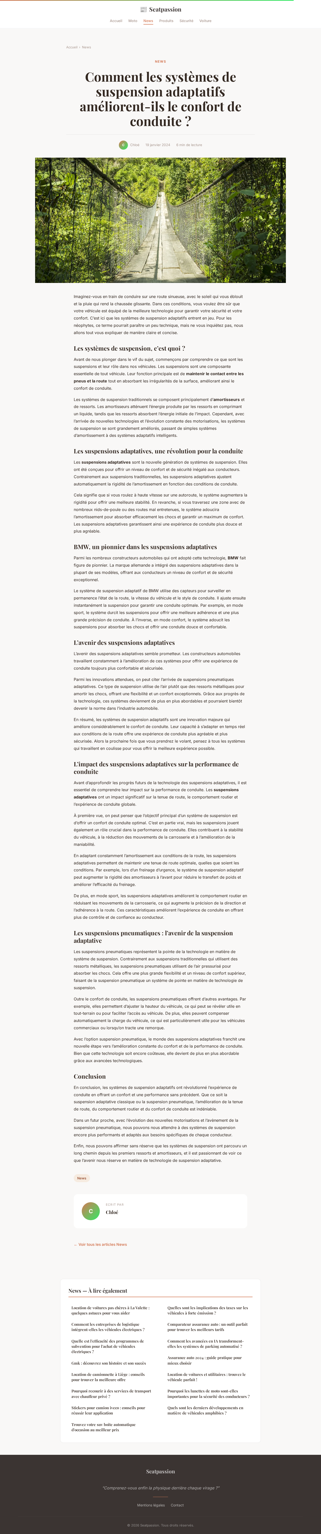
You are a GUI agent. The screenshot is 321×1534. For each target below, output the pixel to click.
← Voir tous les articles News (100, 1244)
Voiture (205, 21)
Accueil (116, 21)
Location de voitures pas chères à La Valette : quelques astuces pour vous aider (110, 1310)
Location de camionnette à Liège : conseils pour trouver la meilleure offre (108, 1377)
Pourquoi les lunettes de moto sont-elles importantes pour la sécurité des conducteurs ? (209, 1393)
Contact (177, 1505)
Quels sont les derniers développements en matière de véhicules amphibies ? (205, 1410)
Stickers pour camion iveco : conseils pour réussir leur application (108, 1410)
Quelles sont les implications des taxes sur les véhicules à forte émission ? (208, 1310)
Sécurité (186, 21)
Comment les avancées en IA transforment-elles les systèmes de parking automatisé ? (206, 1344)
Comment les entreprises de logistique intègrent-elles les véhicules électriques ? (107, 1327)
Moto (132, 21)
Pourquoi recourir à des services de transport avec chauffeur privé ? (111, 1393)
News (148, 21)
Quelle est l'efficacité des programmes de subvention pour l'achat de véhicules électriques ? (107, 1346)
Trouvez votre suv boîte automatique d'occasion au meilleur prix (103, 1427)
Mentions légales (151, 1505)
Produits (166, 21)
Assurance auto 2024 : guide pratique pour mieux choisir (205, 1360)
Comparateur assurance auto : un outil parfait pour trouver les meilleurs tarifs (208, 1327)
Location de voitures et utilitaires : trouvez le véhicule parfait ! (207, 1377)
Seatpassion (160, 9)
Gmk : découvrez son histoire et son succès (108, 1363)
